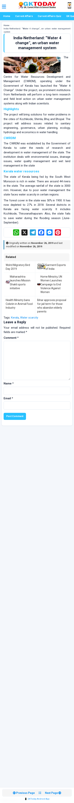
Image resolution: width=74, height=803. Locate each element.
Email (8, 398)
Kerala (15, 317)
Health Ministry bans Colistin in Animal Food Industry (19, 304)
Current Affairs (24, 16)
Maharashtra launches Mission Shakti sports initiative (20, 282)
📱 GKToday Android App (37, 799)
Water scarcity (29, 317)
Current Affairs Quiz (49, 16)
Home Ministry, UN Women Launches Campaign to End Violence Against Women (51, 284)
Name (9, 383)
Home (6, 16)
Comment (11, 337)
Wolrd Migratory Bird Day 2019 (18, 266)
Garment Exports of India (56, 266)
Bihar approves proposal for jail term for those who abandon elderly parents (51, 306)
